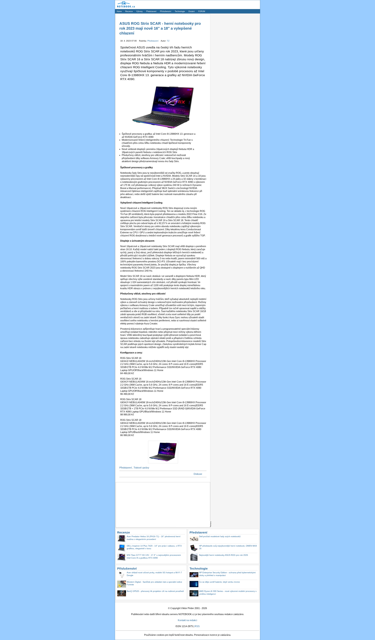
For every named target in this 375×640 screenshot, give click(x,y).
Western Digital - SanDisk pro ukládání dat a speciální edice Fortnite (154, 583)
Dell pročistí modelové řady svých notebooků (220, 536)
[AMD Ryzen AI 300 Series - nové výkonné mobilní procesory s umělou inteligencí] (194, 594)
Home (119, 11)
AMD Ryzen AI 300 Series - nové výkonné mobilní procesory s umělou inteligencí (227, 592)
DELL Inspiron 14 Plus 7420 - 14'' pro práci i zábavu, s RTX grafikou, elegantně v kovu (154, 547)
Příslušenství (165, 11)
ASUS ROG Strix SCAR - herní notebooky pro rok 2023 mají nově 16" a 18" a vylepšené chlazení (160, 28)
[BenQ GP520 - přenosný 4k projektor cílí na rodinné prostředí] (121, 594)
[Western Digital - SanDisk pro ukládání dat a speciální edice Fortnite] (121, 584)
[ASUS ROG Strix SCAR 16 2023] (163, 464)
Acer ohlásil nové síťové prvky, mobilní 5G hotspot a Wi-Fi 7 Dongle (154, 573)
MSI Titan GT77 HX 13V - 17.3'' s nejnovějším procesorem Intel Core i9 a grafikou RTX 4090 (154, 556)
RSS (197, 626)
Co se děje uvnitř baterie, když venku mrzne (219, 582)
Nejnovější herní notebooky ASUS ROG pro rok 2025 (223, 555)
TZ (168, 41)
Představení (151, 11)
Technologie (180, 11)
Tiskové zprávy (141, 467)
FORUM (201, 11)
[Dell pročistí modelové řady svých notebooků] (194, 539)
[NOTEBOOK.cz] (125, 8)
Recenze (129, 11)
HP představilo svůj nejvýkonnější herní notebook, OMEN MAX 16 (228, 547)
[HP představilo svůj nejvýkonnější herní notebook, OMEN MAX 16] (194, 548)
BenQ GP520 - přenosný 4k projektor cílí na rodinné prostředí (155, 591)
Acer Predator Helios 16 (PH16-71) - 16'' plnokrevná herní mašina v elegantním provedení (153, 537)
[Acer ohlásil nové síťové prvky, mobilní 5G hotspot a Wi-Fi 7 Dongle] (121, 575)
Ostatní (191, 11)
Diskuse (198, 474)
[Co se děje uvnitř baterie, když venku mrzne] (194, 584)
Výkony (139, 11)
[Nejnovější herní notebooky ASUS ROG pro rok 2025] (194, 558)
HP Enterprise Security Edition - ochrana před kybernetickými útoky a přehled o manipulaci (227, 573)
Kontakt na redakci (187, 620)
